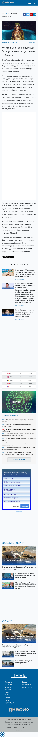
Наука (7, 700)
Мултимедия (9, 702)
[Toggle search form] (33, 3)
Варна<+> (8, 687)
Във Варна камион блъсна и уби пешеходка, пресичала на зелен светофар (25, 653)
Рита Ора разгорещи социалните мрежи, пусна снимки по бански (25, 312)
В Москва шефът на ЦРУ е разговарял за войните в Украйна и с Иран (25, 575)
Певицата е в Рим (22, 316)
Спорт (7, 692)
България (8, 682)
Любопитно (9, 695)
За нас (24, 682)
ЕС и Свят (8, 684)
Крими (7, 697)
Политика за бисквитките (27, 686)
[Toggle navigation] (29, 3)
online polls (19, 511)
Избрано (8, 690)
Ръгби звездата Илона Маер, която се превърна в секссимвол (25, 285)
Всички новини (19, 459)
